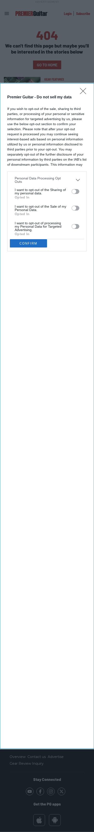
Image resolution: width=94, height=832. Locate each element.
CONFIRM (28, 243)
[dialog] (47, 416)
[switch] (75, 191)
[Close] (84, 92)
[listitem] (47, 180)
